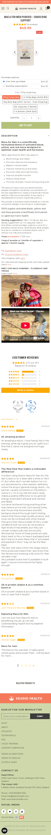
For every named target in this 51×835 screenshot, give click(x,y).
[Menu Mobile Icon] (2, 8)
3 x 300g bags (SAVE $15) (35, 97)
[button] (20, 24)
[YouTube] (22, 811)
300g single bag (11, 97)
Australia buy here (13, 250)
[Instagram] (16, 811)
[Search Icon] (10, 8)
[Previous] (15, 52)
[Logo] (25, 8)
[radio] (4, 81)
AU (16, 817)
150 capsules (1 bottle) (25, 107)
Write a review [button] (25, 390)
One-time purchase (16, 81)
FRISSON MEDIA (37, 830)
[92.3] (18, 405)
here (23, 258)
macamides (13, 236)
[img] (7, 426)
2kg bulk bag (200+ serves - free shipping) (25, 102)
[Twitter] (9, 811)
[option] (25, 52)
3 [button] (26, 665)
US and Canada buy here (17, 254)
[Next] (36, 52)
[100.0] (31, 405)
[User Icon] (41, 8)
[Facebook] (3, 811)
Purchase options (10, 77)
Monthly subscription (17, 86)
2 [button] (22, 665)
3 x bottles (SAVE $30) (25, 111)
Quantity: (14, 117)
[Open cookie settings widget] (4, 831)
